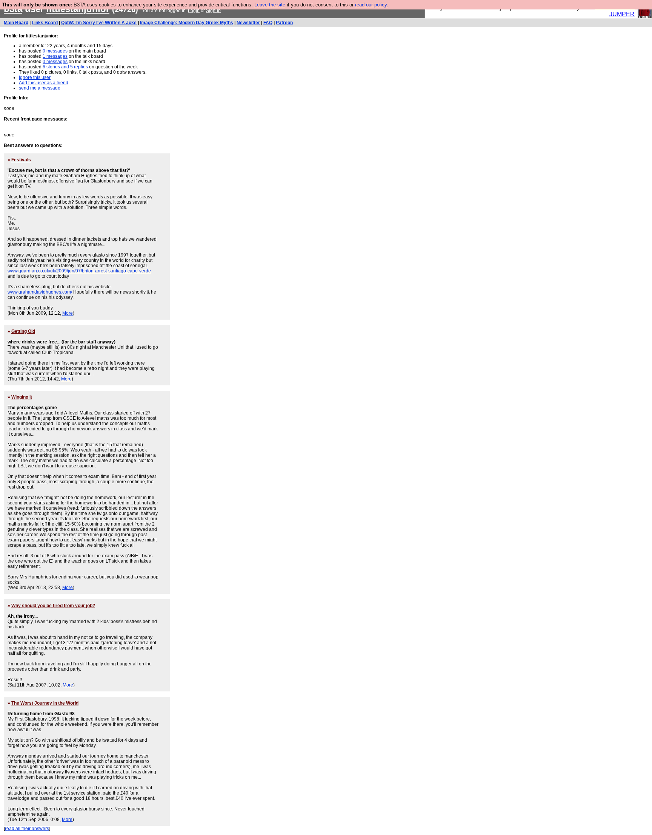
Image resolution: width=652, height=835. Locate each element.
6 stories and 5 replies (65, 67)
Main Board (16, 22)
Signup (213, 10)
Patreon (284, 22)
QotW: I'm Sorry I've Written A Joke (99, 22)
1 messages (55, 56)
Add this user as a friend (43, 82)
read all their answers (27, 828)
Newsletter (248, 22)
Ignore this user (35, 77)
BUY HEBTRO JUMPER (615, 10)
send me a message (39, 88)
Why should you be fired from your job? (53, 605)
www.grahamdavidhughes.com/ (40, 292)
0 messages (55, 51)
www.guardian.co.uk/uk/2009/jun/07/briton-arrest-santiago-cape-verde (79, 271)
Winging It (21, 397)
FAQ (267, 22)
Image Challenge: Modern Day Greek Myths (186, 22)
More (67, 313)
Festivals (21, 159)
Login (194, 10)
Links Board (45, 22)
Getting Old (23, 331)
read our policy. (371, 5)
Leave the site (269, 5)
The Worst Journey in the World (44, 703)
